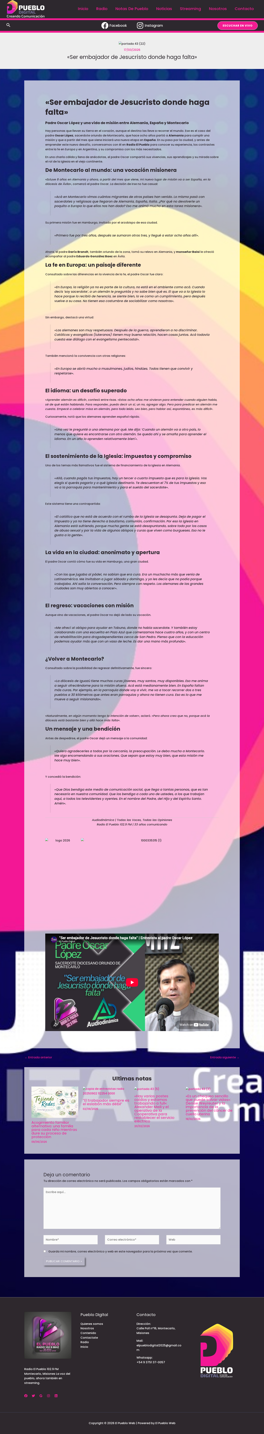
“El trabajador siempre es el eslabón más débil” (106, 1102)
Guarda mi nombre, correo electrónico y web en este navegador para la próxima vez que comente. (120, 1251)
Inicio (84, 1347)
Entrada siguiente (224, 1057)
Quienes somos (91, 1324)
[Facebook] (25, 1395)
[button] (8, 25)
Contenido (88, 1333)
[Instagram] (48, 1395)
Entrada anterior (38, 1057)
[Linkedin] (56, 1395)
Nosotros (87, 1328)
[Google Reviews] (41, 1395)
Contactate (89, 1338)
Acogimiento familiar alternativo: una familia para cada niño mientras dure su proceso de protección (54, 1129)
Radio (84, 1342)
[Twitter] (33, 1395)
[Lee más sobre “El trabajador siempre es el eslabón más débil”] (106, 1091)
